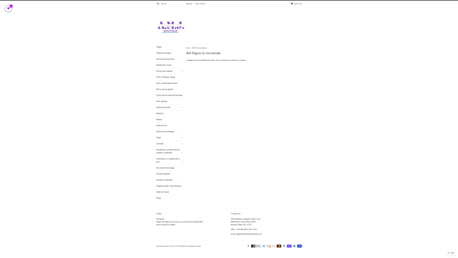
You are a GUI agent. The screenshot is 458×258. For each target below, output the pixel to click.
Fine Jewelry (161, 101)
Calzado (169, 144)
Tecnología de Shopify (193, 246)
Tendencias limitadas (165, 132)
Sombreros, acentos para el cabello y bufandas (169, 151)
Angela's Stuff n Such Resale (169, 186)
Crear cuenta (200, 4)
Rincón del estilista (169, 71)
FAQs (158, 198)
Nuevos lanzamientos (165, 59)
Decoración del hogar (165, 168)
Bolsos (159, 119)
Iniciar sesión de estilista (165, 225)
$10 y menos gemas (164, 89)
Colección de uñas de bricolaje (169, 95)
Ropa (169, 138)
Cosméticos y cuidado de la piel (169, 160)
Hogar (158, 47)
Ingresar (189, 4)
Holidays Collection (164, 180)
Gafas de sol (161, 125)
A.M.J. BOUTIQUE (180, 246)
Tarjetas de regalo (163, 53)
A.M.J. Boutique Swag (165, 77)
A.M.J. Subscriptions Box (166, 83)
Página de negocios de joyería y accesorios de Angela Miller (179, 222)
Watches (160, 113)
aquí (224, 60)
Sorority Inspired (163, 174)
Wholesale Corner (164, 65)
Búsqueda (160, 219)
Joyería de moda (169, 107)
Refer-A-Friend (162, 192)
